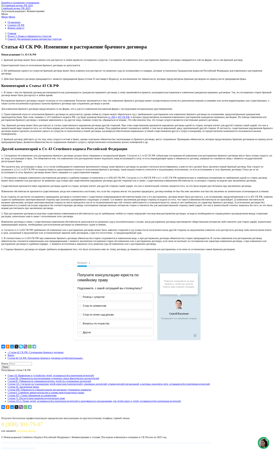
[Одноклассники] (8, 346)
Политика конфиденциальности (18, 448)
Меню (4, 17)
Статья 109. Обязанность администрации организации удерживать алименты (49, 389)
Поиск (4, 363)
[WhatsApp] (30, 346)
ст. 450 (111, 117)
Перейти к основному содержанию (20, 2)
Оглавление (14, 22)
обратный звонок (25, 431)
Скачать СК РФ (16, 25)
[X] (16, 346)
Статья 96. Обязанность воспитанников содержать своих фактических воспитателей (53, 378)
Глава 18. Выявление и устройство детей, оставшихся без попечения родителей (51, 375)
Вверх (11, 355)
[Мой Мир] (12, 346)
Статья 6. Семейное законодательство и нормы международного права (46, 392)
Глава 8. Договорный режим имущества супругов (35, 39)
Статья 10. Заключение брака (23, 387)
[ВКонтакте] (3, 346)
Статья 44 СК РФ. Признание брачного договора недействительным (45, 358)
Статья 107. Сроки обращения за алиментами (32, 395)
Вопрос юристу (16, 28)
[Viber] (25, 346)
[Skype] (21, 346)
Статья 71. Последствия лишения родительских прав (36, 398)
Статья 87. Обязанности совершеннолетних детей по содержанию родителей (49, 381)
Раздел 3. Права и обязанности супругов (29, 36)
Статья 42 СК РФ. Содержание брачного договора (35, 352)
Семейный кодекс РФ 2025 (15, 8)
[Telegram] (34, 346)
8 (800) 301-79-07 (22, 424)
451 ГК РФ (124, 117)
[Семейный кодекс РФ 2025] (17, 5)
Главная (12, 33)
